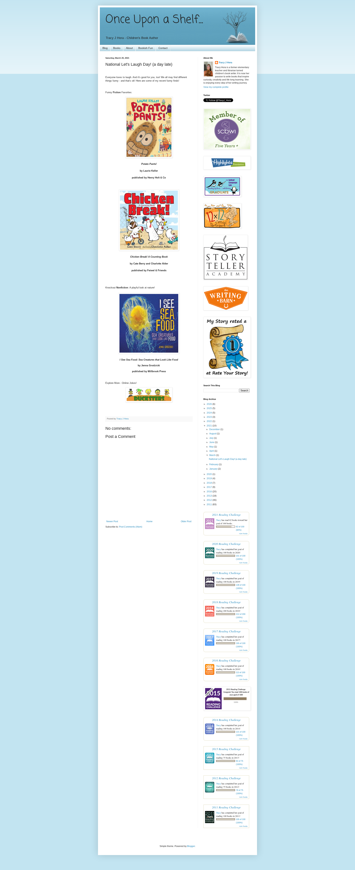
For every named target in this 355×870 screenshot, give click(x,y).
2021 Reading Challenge (226, 514)
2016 (209, 491)
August (213, 433)
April (211, 451)
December (214, 429)
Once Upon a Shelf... (154, 19)
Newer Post (112, 521)
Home (149, 521)
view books (243, 533)
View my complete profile (216, 87)
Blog (105, 47)
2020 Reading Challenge (226, 544)
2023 (209, 417)
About (129, 47)
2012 (209, 500)
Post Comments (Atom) (130, 527)
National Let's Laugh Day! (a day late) (228, 459)
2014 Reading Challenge (226, 720)
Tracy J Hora (225, 62)
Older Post (186, 521)
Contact (163, 47)
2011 (209, 504)
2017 (209, 487)
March (212, 455)
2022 (209, 421)
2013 (209, 496)
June (212, 442)
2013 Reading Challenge (226, 749)
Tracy (218, 519)
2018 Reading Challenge (226, 602)
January (213, 469)
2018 (209, 483)
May (211, 446)
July (211, 438)
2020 (209, 474)
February (214, 464)
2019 (209, 478)
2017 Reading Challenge (226, 631)
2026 (209, 404)
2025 (209, 408)
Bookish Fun (145, 47)
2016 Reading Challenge (226, 660)
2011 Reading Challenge (226, 807)
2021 (209, 425)
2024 (209, 412)
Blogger (191, 846)
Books (116, 47)
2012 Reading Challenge (226, 778)
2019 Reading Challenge (226, 573)
